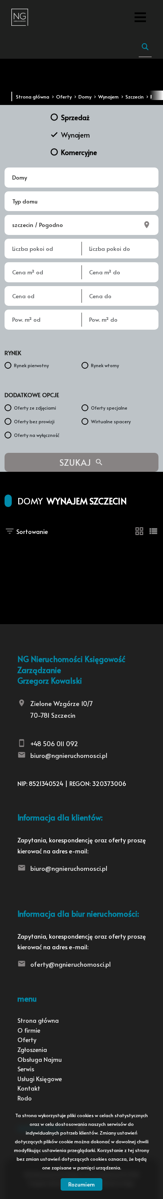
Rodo (24, 1098)
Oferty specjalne (109, 408)
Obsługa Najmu (39, 1059)
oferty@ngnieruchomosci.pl (70, 964)
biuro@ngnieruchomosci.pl (68, 755)
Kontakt (28, 1088)
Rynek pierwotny (31, 365)
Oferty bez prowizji (34, 421)
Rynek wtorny (105, 365)
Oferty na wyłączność (37, 435)
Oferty (26, 1039)
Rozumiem (81, 1184)
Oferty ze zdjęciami (35, 408)
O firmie (28, 1030)
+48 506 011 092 (54, 743)
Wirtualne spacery (111, 421)
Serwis (25, 1068)
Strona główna (38, 1020)
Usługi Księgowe (39, 1078)
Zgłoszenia (32, 1049)
